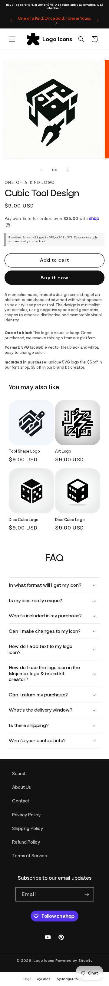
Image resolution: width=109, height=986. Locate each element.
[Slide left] (41, 170)
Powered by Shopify (74, 960)
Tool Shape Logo (24, 451)
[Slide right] (67, 170)
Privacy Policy (26, 815)
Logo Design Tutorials (69, 979)
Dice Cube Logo (23, 519)
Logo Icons (44, 960)
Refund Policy (26, 842)
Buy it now (54, 278)
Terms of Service (29, 855)
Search (19, 773)
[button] (12, 39)
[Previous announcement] (11, 20)
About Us (21, 787)
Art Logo (63, 451)
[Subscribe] (87, 894)
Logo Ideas (43, 979)
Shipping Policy (27, 828)
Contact (20, 801)
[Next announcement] (97, 20)
